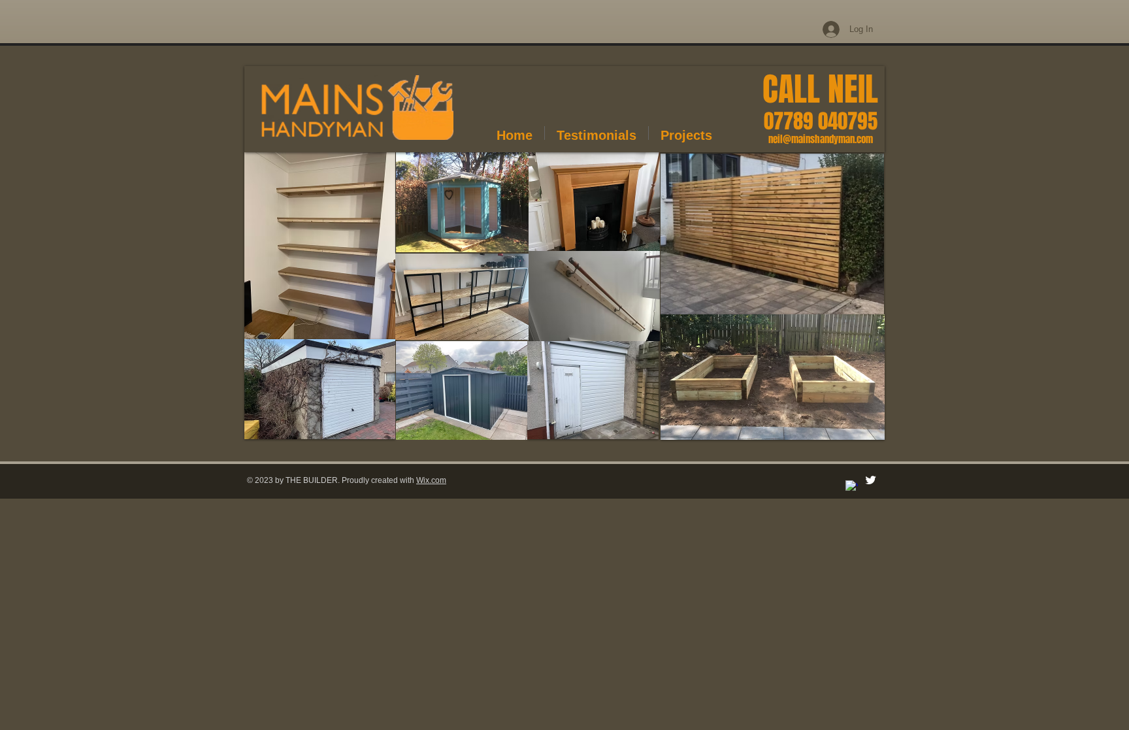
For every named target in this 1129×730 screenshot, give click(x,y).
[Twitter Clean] (870, 480)
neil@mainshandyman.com (820, 139)
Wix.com (431, 480)
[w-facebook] (851, 486)
